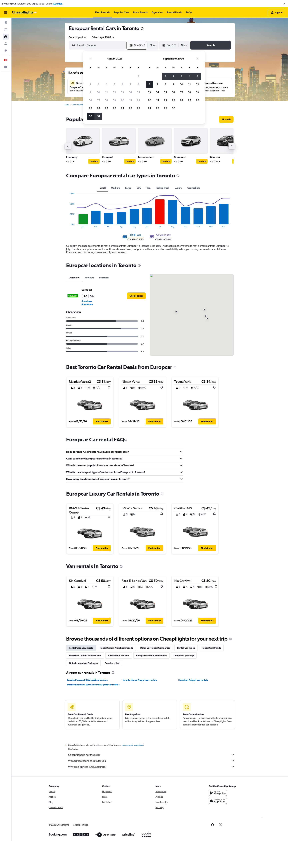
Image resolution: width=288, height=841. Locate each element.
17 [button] (98, 100)
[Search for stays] (5, 29)
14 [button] (130, 92)
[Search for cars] (5, 36)
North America (79, 104)
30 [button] (90, 116)
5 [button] (114, 84)
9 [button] (90, 92)
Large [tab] (128, 188)
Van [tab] (148, 188)
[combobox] (77, 37)
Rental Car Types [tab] (186, 648)
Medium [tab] (115, 188)
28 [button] (130, 108)
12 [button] (114, 92)
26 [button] (114, 108)
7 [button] (130, 84)
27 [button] (122, 108)
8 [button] (138, 84)
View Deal (93, 161)
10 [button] (98, 92)
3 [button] (98, 84)
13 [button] (122, 92)
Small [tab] (103, 188)
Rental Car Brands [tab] (211, 648)
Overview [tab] (74, 277)
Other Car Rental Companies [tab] (155, 648)
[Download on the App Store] (218, 801)
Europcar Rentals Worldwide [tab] (151, 655)
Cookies (57, 3)
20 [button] (122, 100)
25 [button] (106, 108)
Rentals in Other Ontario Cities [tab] (85, 655)
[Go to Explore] (5, 50)
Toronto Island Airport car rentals (139, 680)
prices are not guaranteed (132, 745)
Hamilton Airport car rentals (193, 680)
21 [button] (130, 100)
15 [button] (138, 92)
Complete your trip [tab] (184, 655)
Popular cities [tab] (112, 663)
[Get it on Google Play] (218, 793)
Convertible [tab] (193, 188)
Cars (67, 104)
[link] (226, 119)
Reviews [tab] (89, 277)
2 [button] (90, 84)
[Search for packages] (5, 43)
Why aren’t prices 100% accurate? (87, 766)
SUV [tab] (139, 188)
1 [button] (138, 76)
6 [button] (122, 84)
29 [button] (138, 108)
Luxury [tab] (178, 188)
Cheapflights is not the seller (84, 754)
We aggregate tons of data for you (87, 760)
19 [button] (114, 100)
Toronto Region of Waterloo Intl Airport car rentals (93, 684)
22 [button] (138, 100)
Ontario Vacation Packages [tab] (83, 663)
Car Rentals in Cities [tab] (118, 655)
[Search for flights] (5, 22)
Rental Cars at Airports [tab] (81, 648)
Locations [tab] (104, 277)
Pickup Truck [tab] (162, 188)
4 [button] (106, 84)
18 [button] (106, 100)
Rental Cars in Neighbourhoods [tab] (116, 648)
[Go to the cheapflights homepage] (24, 12)
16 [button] (90, 100)
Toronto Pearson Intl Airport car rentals (87, 680)
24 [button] (98, 108)
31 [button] (98, 116)
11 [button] (106, 92)
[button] (284, 3)
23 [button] (90, 108)
